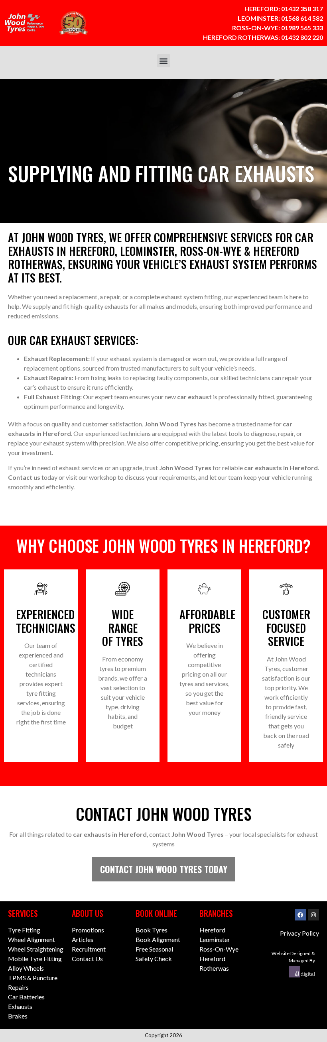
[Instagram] (313, 914)
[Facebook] (300, 914)
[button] (163, 60)
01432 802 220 (302, 37)
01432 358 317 (302, 8)
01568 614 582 (302, 18)
